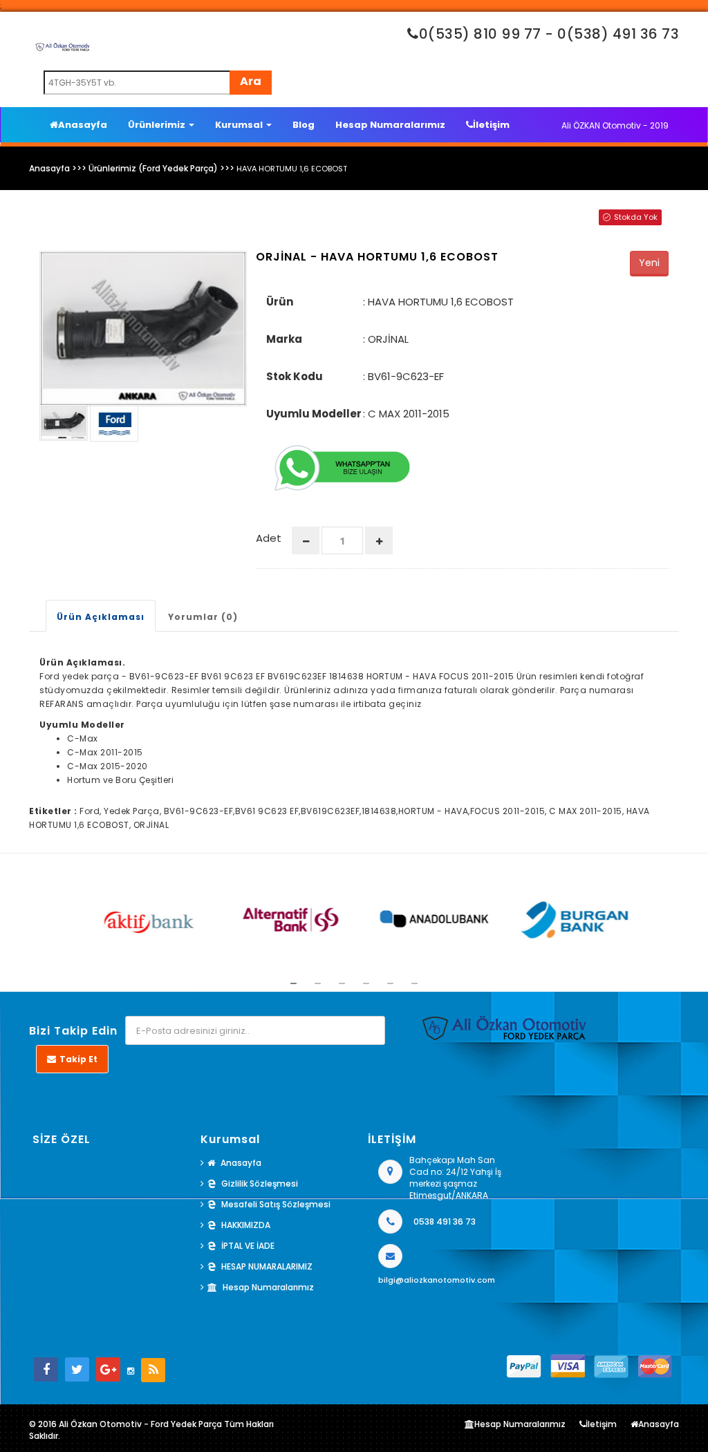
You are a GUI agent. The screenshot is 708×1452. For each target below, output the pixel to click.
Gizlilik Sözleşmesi (259, 1183)
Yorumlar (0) (203, 617)
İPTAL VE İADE (247, 1246)
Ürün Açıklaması (101, 617)
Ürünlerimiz (157, 124)
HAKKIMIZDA (245, 1225)
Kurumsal (240, 124)
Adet (268, 538)
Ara (250, 81)
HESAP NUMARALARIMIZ (267, 1266)
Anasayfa (82, 124)
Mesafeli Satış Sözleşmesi (275, 1204)
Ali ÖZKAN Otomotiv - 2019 (615, 125)
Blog (303, 124)
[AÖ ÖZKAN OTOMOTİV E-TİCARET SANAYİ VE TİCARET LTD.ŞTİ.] (74, 47)
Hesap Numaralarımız (390, 124)
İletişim (491, 124)
